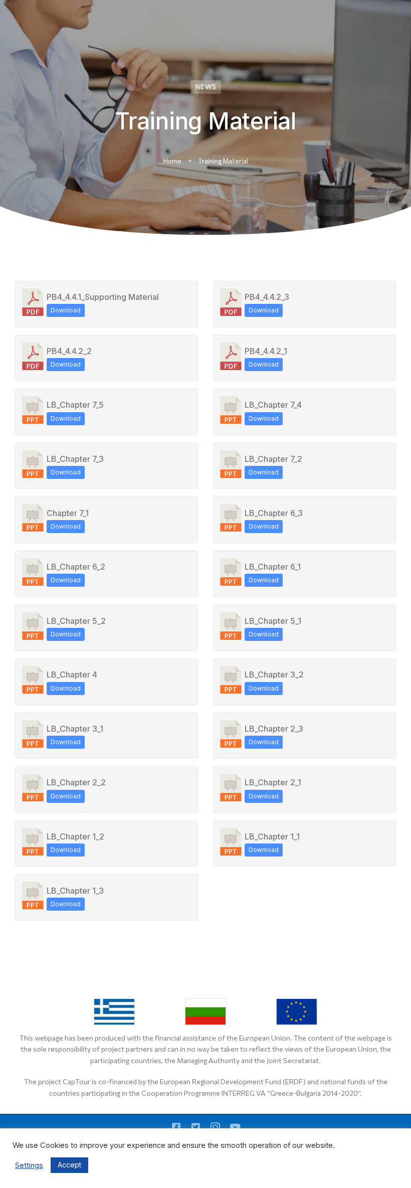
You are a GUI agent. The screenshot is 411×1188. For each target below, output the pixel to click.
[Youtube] (235, 1127)
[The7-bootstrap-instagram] (215, 1127)
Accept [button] (69, 1164)
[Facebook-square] (176, 1127)
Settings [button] (29, 1165)
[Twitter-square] (195, 1127)
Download (66, 310)
